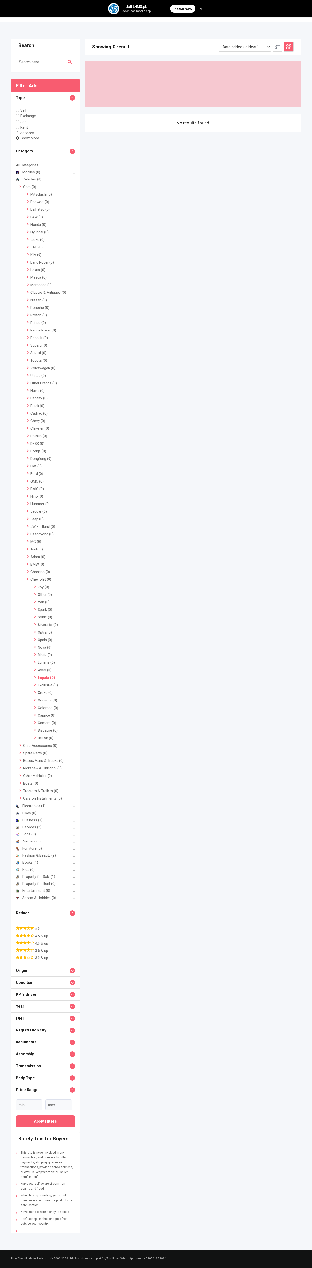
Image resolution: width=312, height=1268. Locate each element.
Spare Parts (35, 753)
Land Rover (42, 262)
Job (23, 121)
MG (35, 541)
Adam (37, 557)
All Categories (27, 165)
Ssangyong (42, 534)
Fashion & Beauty (39, 855)
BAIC (37, 489)
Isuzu (37, 239)
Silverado (48, 625)
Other (45, 594)
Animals (31, 841)
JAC (36, 247)
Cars (29, 187)
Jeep (37, 519)
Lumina (46, 662)
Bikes (29, 813)
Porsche (39, 307)
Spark (45, 609)
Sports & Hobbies (39, 898)
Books (30, 862)
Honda (38, 224)
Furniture (32, 848)
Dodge (38, 451)
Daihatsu (40, 209)
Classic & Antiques (48, 292)
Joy (43, 587)
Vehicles (31, 179)
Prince (38, 323)
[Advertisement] (193, 84)
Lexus (37, 270)
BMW (37, 564)
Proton (38, 315)
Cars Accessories (40, 745)
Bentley (39, 398)
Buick (37, 406)
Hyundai (39, 232)
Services (27, 133)
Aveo (44, 670)
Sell (23, 110)
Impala (46, 677)
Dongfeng (40, 458)
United (38, 375)
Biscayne (48, 730)
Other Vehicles (37, 776)
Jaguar (38, 511)
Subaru (38, 345)
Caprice (46, 715)
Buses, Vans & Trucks (43, 760)
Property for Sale (38, 876)
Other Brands (43, 383)
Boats (30, 783)
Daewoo (39, 202)
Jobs (29, 834)
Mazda (38, 277)
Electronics (34, 806)
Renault (39, 338)
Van (43, 602)
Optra (45, 632)
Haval (37, 390)
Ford (36, 474)
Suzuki (38, 353)
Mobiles (31, 172)
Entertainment (36, 891)
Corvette (47, 700)
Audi (36, 549)
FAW (36, 217)
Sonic (45, 617)
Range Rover (43, 330)
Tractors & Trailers (40, 791)
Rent (24, 127)
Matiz (45, 655)
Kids (28, 869)
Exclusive (48, 685)
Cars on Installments (42, 798)
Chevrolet (40, 579)
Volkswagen (42, 368)
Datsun (38, 436)
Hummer (40, 504)
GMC (37, 481)
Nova (44, 647)
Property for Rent (39, 883)
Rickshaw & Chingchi (42, 768)
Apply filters (45, 1121)
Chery (37, 421)
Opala (45, 640)
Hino (36, 496)
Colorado (48, 708)
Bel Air (45, 738)
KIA (35, 255)
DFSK (37, 443)
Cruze (45, 693)
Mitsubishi (41, 194)
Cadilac (39, 413)
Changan (40, 572)
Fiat (36, 466)
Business (32, 820)
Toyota (38, 360)
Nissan (38, 300)
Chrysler (39, 428)
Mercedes (41, 285)
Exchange (28, 116)
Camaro (47, 723)
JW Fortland (42, 526)
